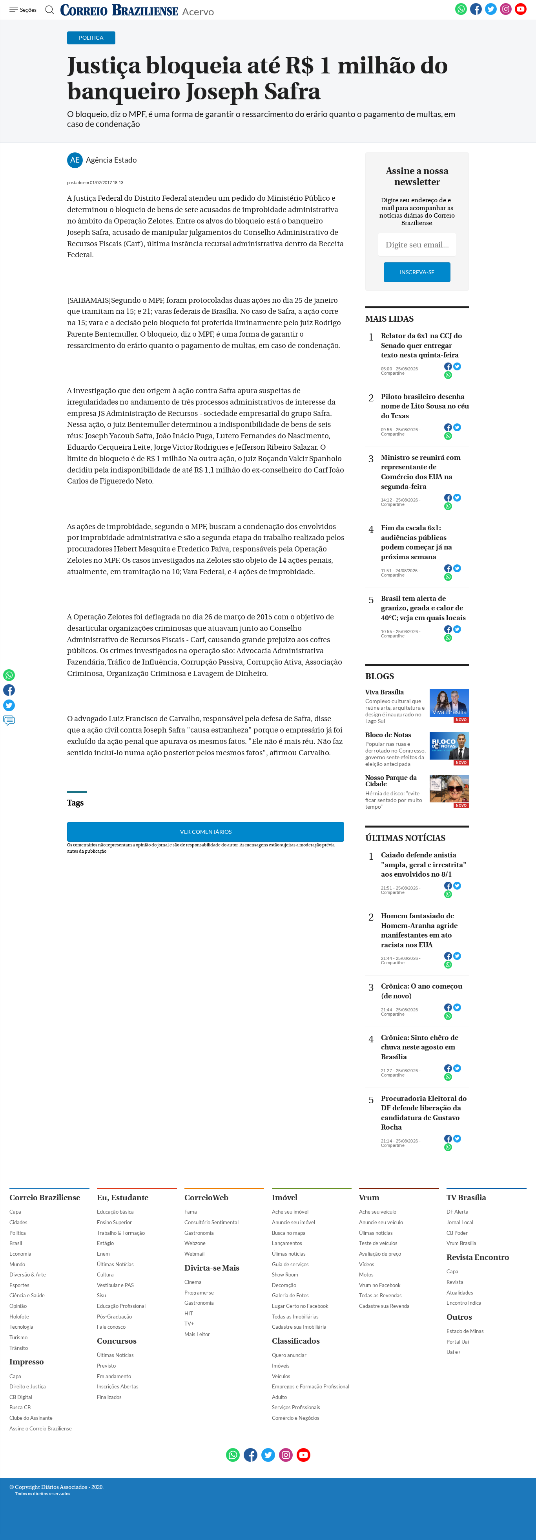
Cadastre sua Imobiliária (299, 1327)
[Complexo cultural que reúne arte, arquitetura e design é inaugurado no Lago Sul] (449, 703)
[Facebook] (476, 13)
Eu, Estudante (122, 1197)
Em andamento (114, 1376)
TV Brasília (466, 1197)
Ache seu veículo (377, 1212)
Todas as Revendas (380, 1295)
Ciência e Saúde (27, 1295)
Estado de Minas (465, 1331)
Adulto (279, 1397)
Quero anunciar (289, 1355)
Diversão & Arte (27, 1274)
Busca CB (20, 1407)
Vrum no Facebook (380, 1285)
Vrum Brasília (461, 1243)
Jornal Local (460, 1222)
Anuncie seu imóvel (293, 1222)
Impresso (26, 1361)
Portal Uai (458, 1342)
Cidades (18, 1222)
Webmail (194, 1254)
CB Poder (457, 1233)
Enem (103, 1254)
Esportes (19, 1285)
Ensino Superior (114, 1222)
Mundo (17, 1264)
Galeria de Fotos (290, 1295)
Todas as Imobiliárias (295, 1316)
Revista (455, 1282)
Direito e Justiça (27, 1386)
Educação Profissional (121, 1306)
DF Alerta (458, 1212)
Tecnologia (21, 1327)
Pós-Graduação (114, 1316)
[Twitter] (9, 709)
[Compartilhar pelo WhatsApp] (448, 377)
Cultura (105, 1274)
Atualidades (460, 1292)
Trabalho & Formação (121, 1233)
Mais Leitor (197, 1334)
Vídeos (366, 1264)
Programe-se (199, 1292)
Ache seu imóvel (290, 1212)
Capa (15, 1212)
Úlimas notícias (289, 1254)
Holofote (19, 1316)
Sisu (101, 1295)
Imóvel (284, 1197)
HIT (188, 1313)
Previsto (106, 1365)
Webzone (195, 1243)
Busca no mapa (289, 1233)
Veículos (281, 1376)
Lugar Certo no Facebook (300, 1306)
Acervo (198, 10)
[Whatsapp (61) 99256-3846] (461, 13)
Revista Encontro (478, 1257)
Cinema (193, 1282)
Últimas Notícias (115, 1264)
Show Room (285, 1274)
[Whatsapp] (9, 678)
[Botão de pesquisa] (47, 10)
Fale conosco (111, 1327)
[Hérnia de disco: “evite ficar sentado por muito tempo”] (449, 789)
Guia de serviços (290, 1264)
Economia (20, 1254)
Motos (366, 1274)
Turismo (18, 1337)
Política (17, 1233)
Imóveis (281, 1365)
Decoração (284, 1285)
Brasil (15, 1243)
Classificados (296, 1341)
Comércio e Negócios (295, 1418)
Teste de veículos (378, 1243)
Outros (459, 1317)
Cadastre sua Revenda (384, 1306)
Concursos (117, 1341)
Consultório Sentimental (211, 1222)
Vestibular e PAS (115, 1285)
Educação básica (115, 1212)
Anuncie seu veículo (381, 1222)
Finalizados (109, 1397)
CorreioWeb (206, 1197)
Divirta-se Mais (211, 1268)
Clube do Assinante (31, 1418)
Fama (190, 1212)
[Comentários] (9, 724)
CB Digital (20, 1397)
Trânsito (18, 1348)
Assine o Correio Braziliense (40, 1428)
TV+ (189, 1323)
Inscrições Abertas (118, 1386)
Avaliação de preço (380, 1254)
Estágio (105, 1243)
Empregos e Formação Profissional (310, 1386)
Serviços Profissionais (296, 1407)
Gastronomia (199, 1233)
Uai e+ (454, 1352)
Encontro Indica (464, 1303)
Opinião (18, 1306)
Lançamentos (287, 1243)
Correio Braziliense (44, 1197)
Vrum (369, 1197)
